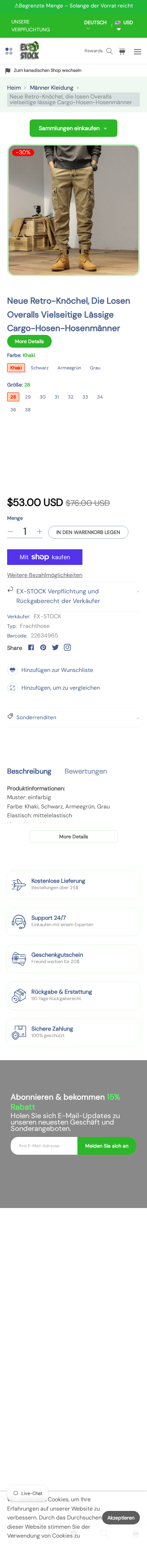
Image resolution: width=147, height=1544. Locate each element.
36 (13, 410)
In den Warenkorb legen (88, 532)
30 (43, 397)
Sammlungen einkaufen (69, 128)
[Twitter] (55, 647)
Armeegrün (69, 368)
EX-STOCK (47, 616)
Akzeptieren (121, 1517)
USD (127, 22)
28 (13, 397)
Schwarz (40, 368)
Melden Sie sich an (106, 1146)
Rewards (94, 51)
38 (28, 410)
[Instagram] (67, 647)
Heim (14, 87)
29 (28, 397)
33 (85, 397)
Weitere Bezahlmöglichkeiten (44, 575)
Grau (95, 368)
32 (71, 397)
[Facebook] (31, 647)
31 (57, 397)
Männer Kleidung (52, 87)
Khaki (16, 368)
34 (100, 397)
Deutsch (95, 22)
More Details (29, 341)
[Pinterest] (43, 647)
